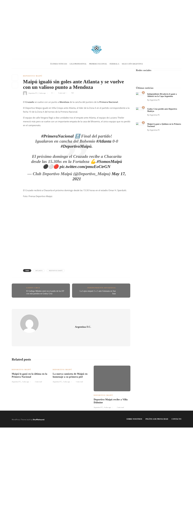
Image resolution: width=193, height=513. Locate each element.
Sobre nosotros (134, 419)
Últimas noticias (58, 64)
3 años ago (25, 382)
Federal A (114, 64)
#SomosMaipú (109, 161)
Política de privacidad (157, 419)
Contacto (176, 419)
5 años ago (42, 93)
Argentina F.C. (33, 93)
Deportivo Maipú (32, 76)
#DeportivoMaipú (76, 146)
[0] (140, 96)
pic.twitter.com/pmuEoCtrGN (85, 166)
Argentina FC (155, 100)
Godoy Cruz (33, 288)
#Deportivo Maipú (55, 271)
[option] (30, 373)
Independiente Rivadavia (101, 288)
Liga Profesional (78, 64)
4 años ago (107, 407)
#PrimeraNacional (57, 136)
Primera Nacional (98, 64)
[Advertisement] (96, 19)
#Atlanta (103, 141)
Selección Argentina (132, 64)
